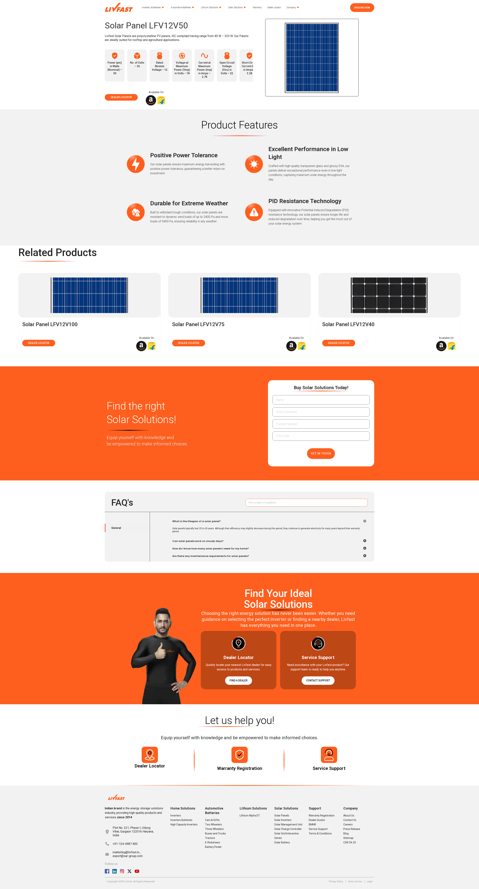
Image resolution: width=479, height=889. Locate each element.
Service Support (329, 768)
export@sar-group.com (128, 856)
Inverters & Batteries (151, 7)
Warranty (257, 7)
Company (291, 7)
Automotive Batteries (181, 7)
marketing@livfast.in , (127, 852)
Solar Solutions (235, 7)
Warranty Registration (239, 768)
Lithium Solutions (209, 7)
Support (315, 808)
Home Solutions (182, 808)
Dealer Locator (274, 7)
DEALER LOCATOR (121, 97)
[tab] (127, 528)
